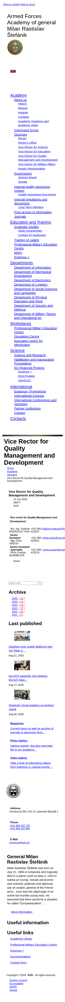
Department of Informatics (32, 267)
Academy (18, 95)
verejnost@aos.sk (19, 842)
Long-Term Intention (30, 207)
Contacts (18, 418)
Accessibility (16, 983)
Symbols (23, 117)
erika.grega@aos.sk (53, 538)
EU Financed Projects (29, 368)
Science (17, 350)
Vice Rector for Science (33, 147)
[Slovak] (34, 71)
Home (10, 468)
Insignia (23, 112)
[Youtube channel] (10, 67)
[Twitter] (14, 568)
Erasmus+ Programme (30, 391)
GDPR (13, 987)
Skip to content (11, 4)
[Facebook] (10, 60)
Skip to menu (27, 4)
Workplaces (20, 323)
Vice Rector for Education (34, 151)
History (22, 103)
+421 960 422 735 (19, 825)
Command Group (26, 130)
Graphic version (18, 980)
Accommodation (20, 956)
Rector (22, 138)
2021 (17, 615)
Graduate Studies (26, 227)
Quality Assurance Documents (37, 194)
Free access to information (33, 212)
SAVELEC (24, 380)
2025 (18, 601)
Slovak (13, 990)
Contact (19, 413)
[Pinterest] (14, 571)
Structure (20, 134)
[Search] (9, 427)
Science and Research (30, 355)
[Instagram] (10, 63)
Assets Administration (31, 168)
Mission (23, 108)
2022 (18, 611)
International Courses (29, 395)
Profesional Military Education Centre (33, 944)
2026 (18, 598)
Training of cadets (26, 240)
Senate (22, 181)
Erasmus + (22, 257)
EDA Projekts (26, 376)
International (21, 386)
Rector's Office (27, 142)
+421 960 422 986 (19, 828)
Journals (20, 216)
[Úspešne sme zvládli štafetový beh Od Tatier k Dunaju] (31, 640)
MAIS (18, 252)
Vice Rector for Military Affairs (36, 164)
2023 (18, 608)
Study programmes (30, 230)
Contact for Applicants (32, 235)
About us (20, 100)
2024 (18, 605)
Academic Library (21, 938)
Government (23, 173)
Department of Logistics (30, 284)
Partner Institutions (27, 408)
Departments (21, 263)
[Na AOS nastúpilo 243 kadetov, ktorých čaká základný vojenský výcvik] (31, 669)
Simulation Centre (26, 336)
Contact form (18, 962)
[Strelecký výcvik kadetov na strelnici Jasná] (31, 699)
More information (21, 912)
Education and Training (30, 222)
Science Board (27, 177)
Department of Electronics (32, 280)
